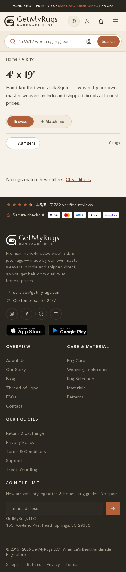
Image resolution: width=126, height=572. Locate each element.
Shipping (13, 564)
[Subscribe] (113, 508)
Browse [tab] (20, 121)
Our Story (16, 369)
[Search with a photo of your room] (89, 41)
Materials (76, 388)
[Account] (87, 21)
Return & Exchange (25, 433)
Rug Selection (80, 378)
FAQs (11, 397)
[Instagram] (12, 314)
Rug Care (76, 360)
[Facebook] (26, 314)
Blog (10, 378)
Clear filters (78, 179)
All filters (26, 143)
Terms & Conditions (26, 451)
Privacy (53, 564)
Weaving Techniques (88, 369)
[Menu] (115, 21)
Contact (14, 406)
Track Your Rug (21, 469)
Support (14, 460)
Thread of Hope (22, 388)
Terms (71, 564)
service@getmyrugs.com (37, 292)
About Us (15, 360)
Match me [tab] (52, 121)
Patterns (75, 397)
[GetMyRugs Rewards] (74, 21)
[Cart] (101, 21)
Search (108, 41)
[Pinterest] (41, 314)
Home (12, 59)
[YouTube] (56, 314)
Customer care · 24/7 (34, 300)
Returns (34, 564)
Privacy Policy (20, 442)
